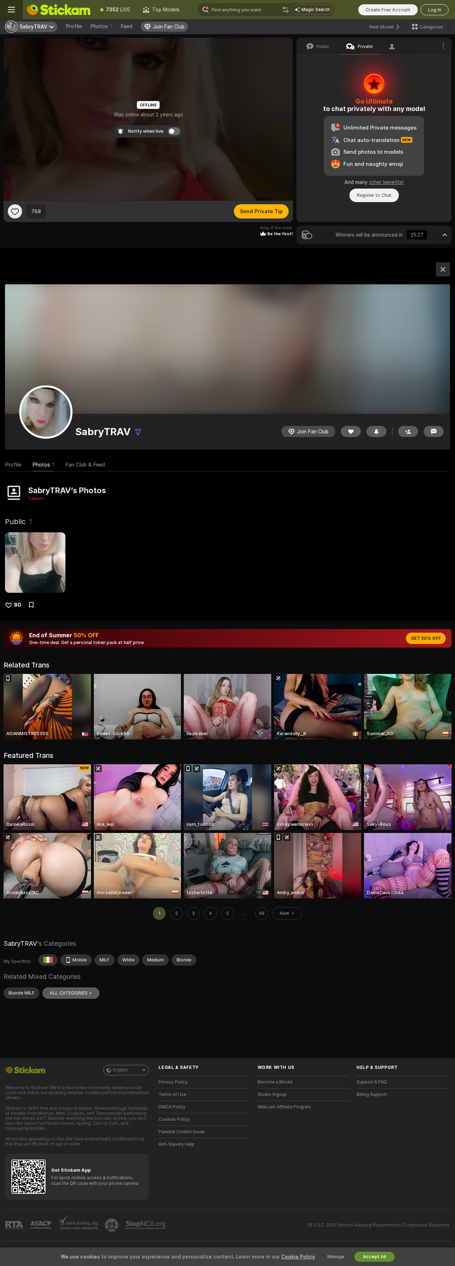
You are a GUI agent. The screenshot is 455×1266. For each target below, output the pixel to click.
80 (17, 605)
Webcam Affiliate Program (284, 1106)
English (120, 1069)
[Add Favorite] (15, 211)
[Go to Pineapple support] (112, 1225)
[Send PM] (434, 431)
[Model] (443, 269)
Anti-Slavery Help (176, 1144)
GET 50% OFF (426, 638)
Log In (434, 9)
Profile (74, 26)
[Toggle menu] (11, 9)
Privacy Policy (173, 1082)
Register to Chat (374, 195)
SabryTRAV (20, 943)
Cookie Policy (298, 1257)
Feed (126, 26)
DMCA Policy (172, 1106)
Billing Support (372, 1094)
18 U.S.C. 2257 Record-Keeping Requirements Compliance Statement (378, 1225)
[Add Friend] (408, 431)
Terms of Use (172, 1094)
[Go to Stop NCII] (146, 1225)
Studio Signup (272, 1094)
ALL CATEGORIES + (71, 993)
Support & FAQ (372, 1082)
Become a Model (275, 1082)
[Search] (285, 10)
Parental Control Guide (182, 1131)
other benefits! (386, 182)
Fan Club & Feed (85, 464)
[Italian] (48, 960)
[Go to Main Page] (58, 9)
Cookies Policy (174, 1119)
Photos (101, 26)
